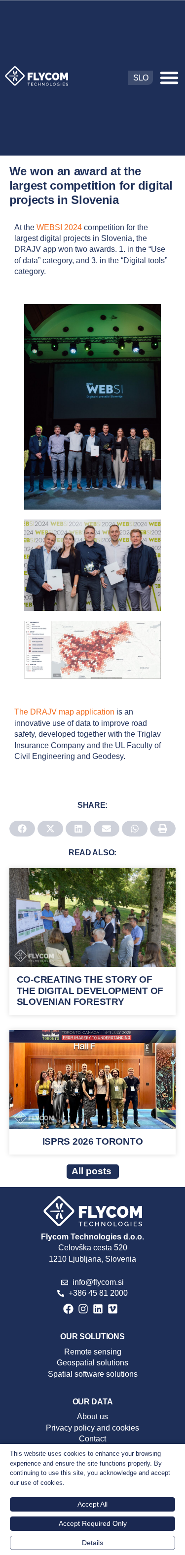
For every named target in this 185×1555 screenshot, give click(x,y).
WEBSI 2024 (60, 227)
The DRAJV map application (65, 712)
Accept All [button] (92, 1504)
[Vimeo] (113, 1309)
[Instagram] (83, 1309)
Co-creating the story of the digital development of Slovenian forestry (90, 990)
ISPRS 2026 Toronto (92, 1141)
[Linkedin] (98, 1309)
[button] (22, 829)
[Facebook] (68, 1309)
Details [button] (92, 1543)
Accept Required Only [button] (93, 1523)
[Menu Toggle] (169, 77)
